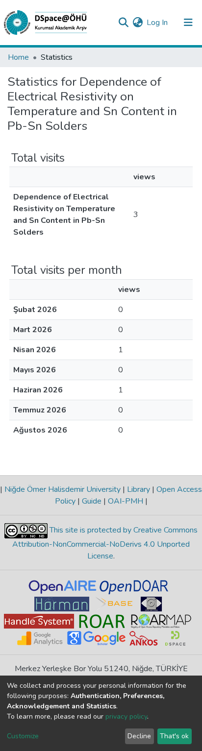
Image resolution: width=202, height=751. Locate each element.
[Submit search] (123, 22)
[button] (137, 22)
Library (138, 489)
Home (18, 57)
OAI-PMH (125, 501)
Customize (23, 736)
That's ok (174, 736)
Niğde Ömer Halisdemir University (62, 489)
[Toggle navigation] (188, 22)
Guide (91, 501)
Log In (158, 22)
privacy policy (126, 716)
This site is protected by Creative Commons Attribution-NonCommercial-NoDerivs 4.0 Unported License (105, 543)
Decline (139, 736)
